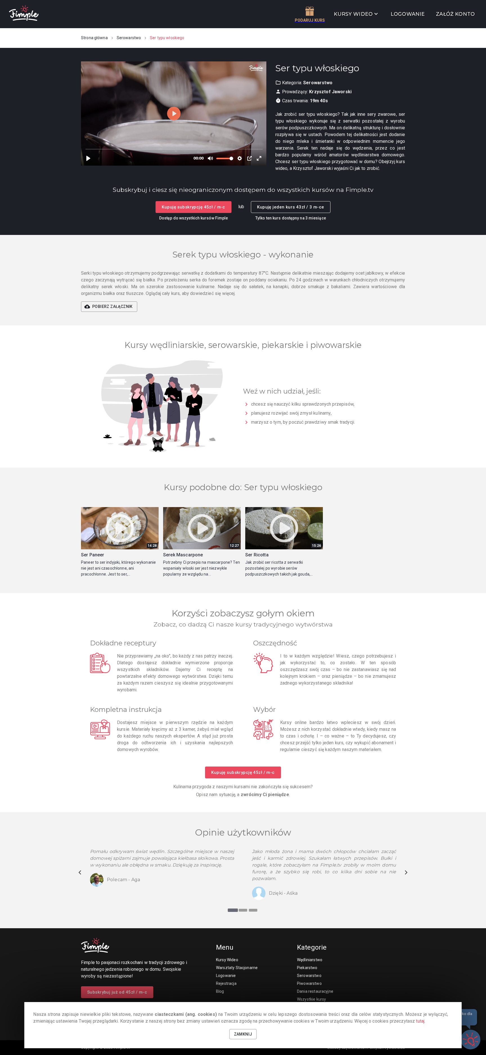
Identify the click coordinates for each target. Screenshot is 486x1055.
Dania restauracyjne (315, 991)
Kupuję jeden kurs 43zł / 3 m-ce (290, 207)
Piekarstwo (307, 967)
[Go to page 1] (233, 910)
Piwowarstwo (309, 983)
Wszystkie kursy (311, 999)
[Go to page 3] (253, 910)
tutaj (420, 1021)
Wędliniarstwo (309, 960)
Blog (220, 991)
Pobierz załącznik (112, 306)
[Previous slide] (80, 872)
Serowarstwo (129, 37)
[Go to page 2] (243, 910)
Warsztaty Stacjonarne (237, 967)
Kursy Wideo (227, 960)
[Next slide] (406, 872)
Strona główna (94, 37)
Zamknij (243, 1034)
